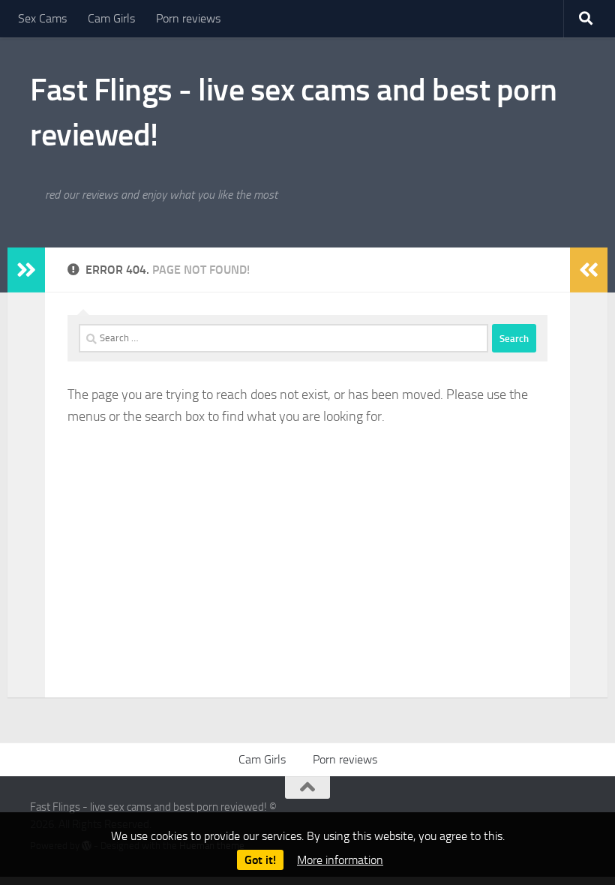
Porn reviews (188, 18)
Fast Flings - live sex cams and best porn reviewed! (293, 112)
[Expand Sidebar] (26, 270)
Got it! (260, 860)
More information (340, 860)
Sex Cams (42, 18)
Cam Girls (111, 18)
